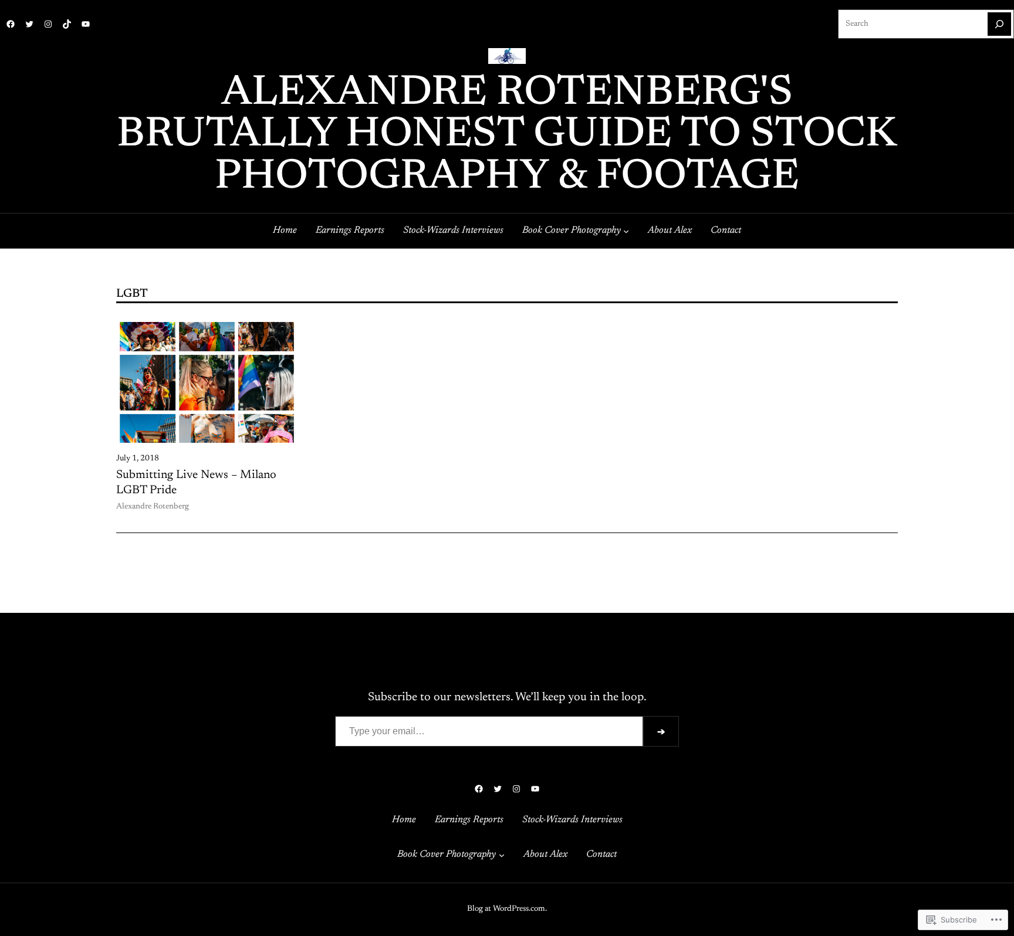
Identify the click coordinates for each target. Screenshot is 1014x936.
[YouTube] (85, 24)
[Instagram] (48, 24)
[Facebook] (10, 24)
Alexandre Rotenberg (152, 507)
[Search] (999, 24)
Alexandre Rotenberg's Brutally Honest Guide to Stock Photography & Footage (507, 136)
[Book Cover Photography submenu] (626, 231)
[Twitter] (29, 24)
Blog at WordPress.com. (507, 909)
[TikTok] (67, 24)
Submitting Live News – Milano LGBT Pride (196, 482)
